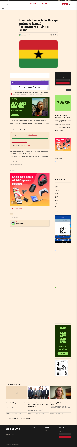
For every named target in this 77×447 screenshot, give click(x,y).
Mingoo (19, 444)
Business (56, 184)
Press (46, 437)
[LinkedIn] (15, 438)
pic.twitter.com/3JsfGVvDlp (19, 142)
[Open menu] (70, 4)
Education (57, 190)
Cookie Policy (70, 444)
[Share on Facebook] (53, 35)
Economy (56, 189)
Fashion (56, 193)
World (56, 206)
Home (3, 8)
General (23, 14)
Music (56, 199)
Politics (56, 200)
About (46, 430)
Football (56, 194)
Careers (46, 436)
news (11, 214)
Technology (57, 204)
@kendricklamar (32, 135)
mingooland (23, 34)
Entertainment (58, 192)
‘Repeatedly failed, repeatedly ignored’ (59, 403)
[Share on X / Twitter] (51, 35)
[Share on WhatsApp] (57, 35)
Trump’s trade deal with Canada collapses (62, 127)
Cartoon (56, 186)
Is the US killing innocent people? (16, 403)
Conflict (56, 187)
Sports (56, 203)
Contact (46, 432)
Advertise (46, 434)
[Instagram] (12, 438)
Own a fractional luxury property (16, 208)
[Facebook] (10, 438)
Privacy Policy (61, 444)
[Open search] (7, 4)
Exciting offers (57, 211)
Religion (56, 202)
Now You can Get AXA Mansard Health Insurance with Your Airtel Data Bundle (38, 404)
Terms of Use (66, 444)
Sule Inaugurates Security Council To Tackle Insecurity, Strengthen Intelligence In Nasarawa (63, 122)
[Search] (60, 4)
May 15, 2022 (26, 145)
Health (56, 197)
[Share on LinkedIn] (55, 35)
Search (56, 87)
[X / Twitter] (7, 438)
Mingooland (38, 3)
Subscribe (65, 4)
